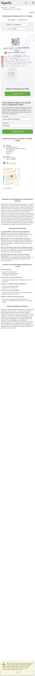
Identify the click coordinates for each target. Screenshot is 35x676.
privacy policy (19, 669)
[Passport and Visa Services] (6, 2)
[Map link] (11, 176)
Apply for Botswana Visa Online (17, 89)
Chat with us (23, 20)
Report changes (7, 188)
